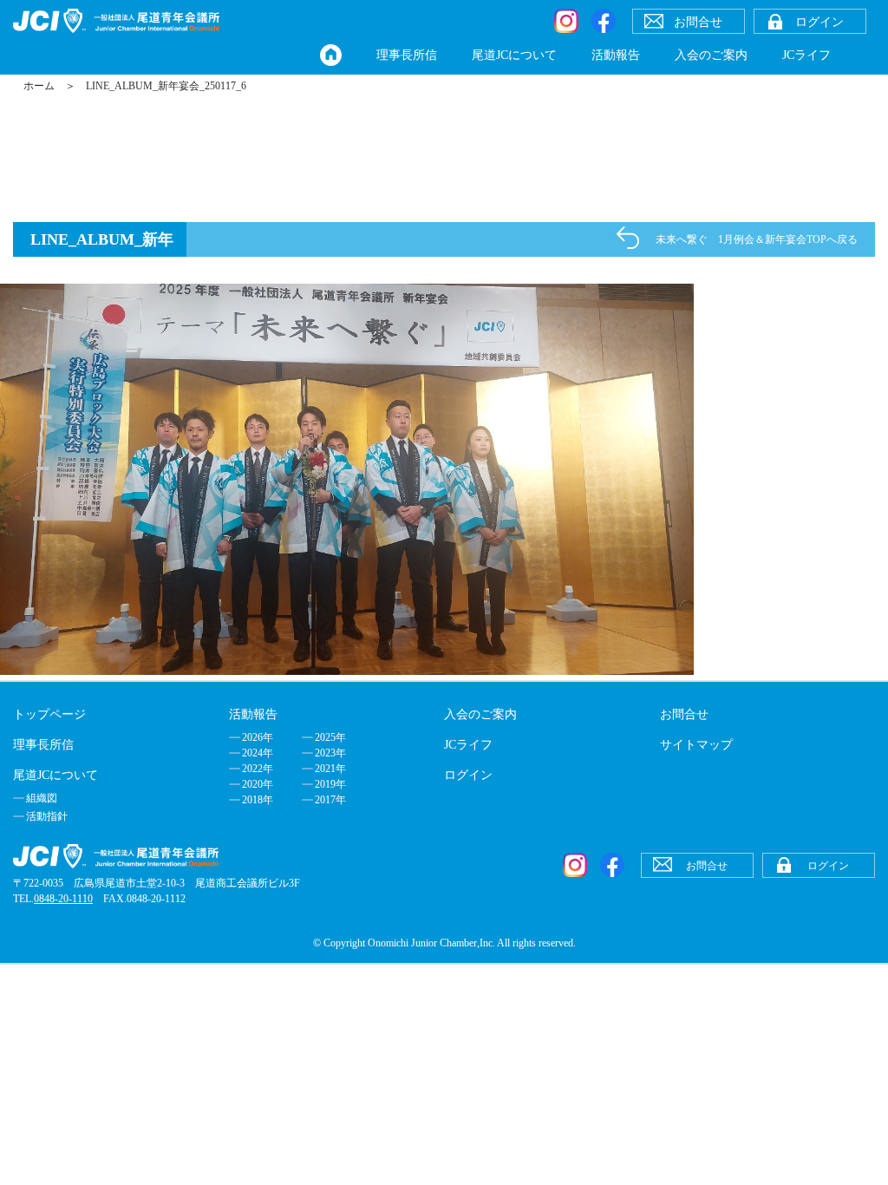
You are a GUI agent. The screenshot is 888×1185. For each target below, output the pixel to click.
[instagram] (566, 21)
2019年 (330, 784)
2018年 (257, 800)
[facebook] (603, 21)
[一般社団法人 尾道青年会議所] (116, 21)
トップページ (49, 714)
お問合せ (684, 714)
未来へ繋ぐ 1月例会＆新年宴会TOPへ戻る (757, 239)
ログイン (468, 775)
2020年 (257, 784)
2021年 (330, 769)
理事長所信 (406, 55)
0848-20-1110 (63, 899)
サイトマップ (696, 744)
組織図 (41, 798)
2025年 (330, 737)
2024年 (257, 753)
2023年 (330, 753)
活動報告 (615, 55)
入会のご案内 (711, 55)
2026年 (257, 737)
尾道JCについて (514, 55)
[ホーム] (331, 55)
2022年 (257, 769)
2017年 (330, 800)
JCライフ (806, 55)
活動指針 (47, 816)
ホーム (39, 86)
